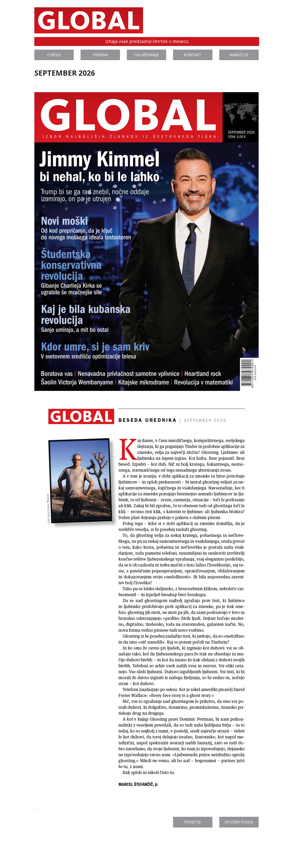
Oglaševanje (146, 54)
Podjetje (192, 822)
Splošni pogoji (239, 822)
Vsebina (100, 54)
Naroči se (239, 54)
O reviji (54, 54)
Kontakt (192, 54)
